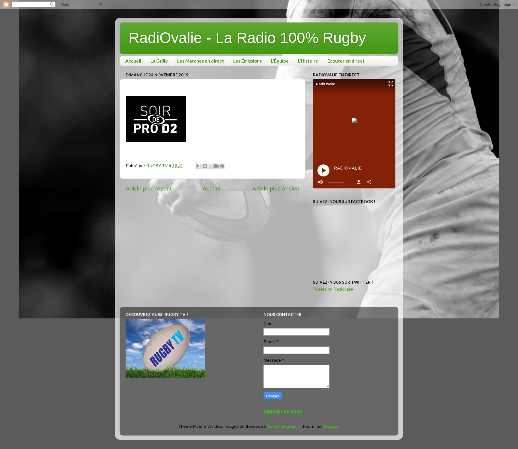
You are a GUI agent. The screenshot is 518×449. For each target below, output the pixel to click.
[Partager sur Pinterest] (222, 166)
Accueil (133, 61)
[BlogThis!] (205, 166)
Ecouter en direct (346, 61)
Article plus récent (148, 188)
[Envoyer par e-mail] (199, 166)
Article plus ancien (275, 188)
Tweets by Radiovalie (333, 289)
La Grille (159, 61)
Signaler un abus (282, 411)
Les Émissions (247, 61)
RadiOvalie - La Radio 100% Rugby (247, 37)
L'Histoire (308, 61)
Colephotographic (284, 426)
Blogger (331, 426)
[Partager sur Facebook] (216, 166)
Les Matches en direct (200, 61)
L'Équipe (280, 61)
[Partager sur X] (211, 166)
